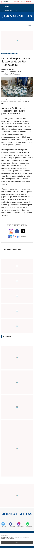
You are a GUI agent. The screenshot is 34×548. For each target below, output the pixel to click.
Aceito (17, 542)
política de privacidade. (7, 538)
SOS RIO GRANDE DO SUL (9, 53)
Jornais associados (27, 1)
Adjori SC (17, 1)
